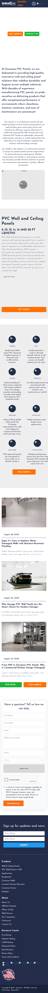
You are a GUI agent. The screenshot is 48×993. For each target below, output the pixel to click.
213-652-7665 (22, 4)
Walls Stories (7, 913)
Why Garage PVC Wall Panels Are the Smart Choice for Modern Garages (22, 605)
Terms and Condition (10, 957)
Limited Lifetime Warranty (13, 884)
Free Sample (34, 685)
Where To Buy (7, 910)
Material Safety (8, 946)
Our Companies (8, 917)
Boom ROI (15, 990)
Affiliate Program (9, 906)
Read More (36, 554)
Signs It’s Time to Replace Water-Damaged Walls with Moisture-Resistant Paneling (23, 543)
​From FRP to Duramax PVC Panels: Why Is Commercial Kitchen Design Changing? (23, 666)
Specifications (7, 950)
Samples (5, 892)
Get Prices (24, 309)
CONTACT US (32, 34)
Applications (7, 873)
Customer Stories (9, 888)
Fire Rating (6, 935)
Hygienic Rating (8, 939)
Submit (24, 845)
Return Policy (7, 953)
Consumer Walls (8, 881)
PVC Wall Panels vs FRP (12, 870)
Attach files (24, 768)
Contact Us (6, 924)
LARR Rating (7, 942)
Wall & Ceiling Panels (11, 866)
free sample (24, 472)
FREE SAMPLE (15, 34)
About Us (6, 902)
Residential (6, 877)
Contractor (6, 921)
